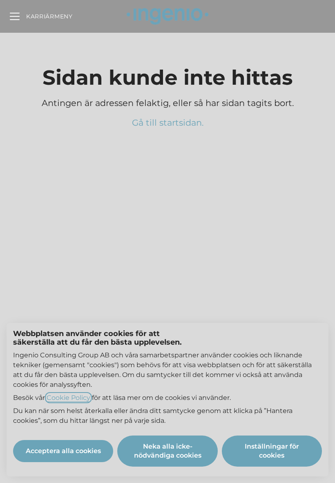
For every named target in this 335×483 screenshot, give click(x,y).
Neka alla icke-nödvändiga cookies (167, 450)
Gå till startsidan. (167, 122)
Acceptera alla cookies (63, 451)
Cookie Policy (68, 398)
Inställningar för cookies (272, 450)
